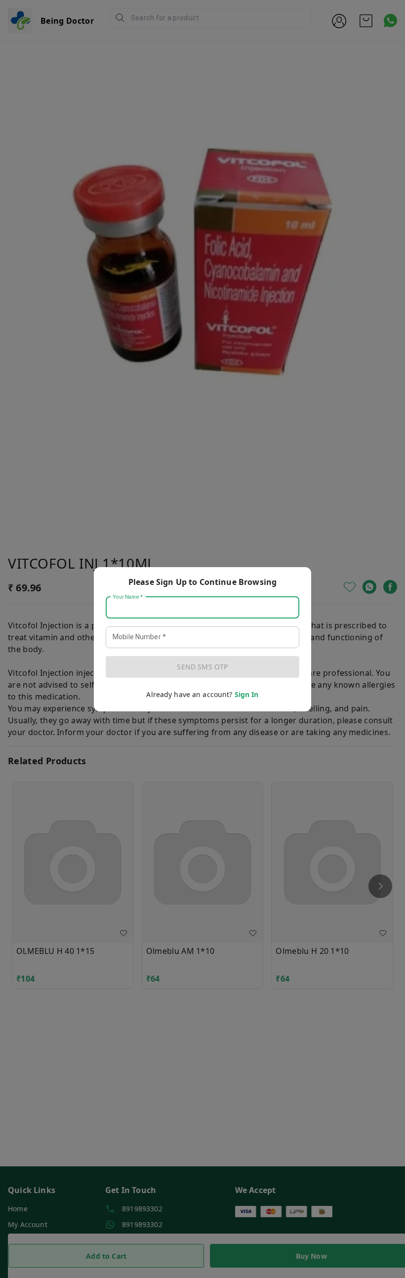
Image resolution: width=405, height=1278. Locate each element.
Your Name (128, 597)
